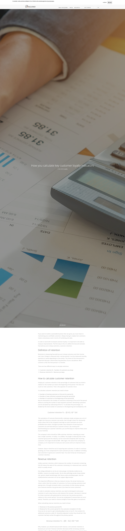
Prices (71, 7)
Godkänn (105, 2)
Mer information (50, 1)
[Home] (30, 6)
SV (98, 7)
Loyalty (66, 169)
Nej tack (110, 2)
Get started (87, 7)
